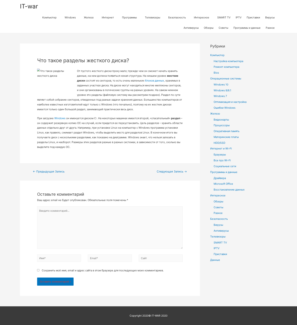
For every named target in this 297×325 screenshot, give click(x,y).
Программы (129, 17)
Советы (223, 27)
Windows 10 (221, 84)
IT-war (29, 6)
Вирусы (270, 17)
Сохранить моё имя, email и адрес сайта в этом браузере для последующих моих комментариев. (103, 270)
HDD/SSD (219, 142)
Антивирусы (191, 27)
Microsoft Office (223, 183)
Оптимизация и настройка (230, 102)
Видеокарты (221, 119)
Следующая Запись (172, 171)
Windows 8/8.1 (222, 90)
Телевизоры (152, 17)
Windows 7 (220, 96)
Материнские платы (226, 137)
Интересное (201, 17)
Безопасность (177, 17)
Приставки (253, 17)
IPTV (238, 17)
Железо (89, 17)
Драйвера (220, 178)
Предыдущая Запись (49, 171)
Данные (215, 260)
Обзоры (208, 27)
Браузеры (220, 154)
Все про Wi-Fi (222, 160)
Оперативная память (226, 131)
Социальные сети (225, 166)
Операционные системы (225, 78)
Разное (270, 27)
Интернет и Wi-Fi (221, 148)
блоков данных (154, 80)
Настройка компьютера (228, 61)
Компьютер (49, 17)
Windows (70, 17)
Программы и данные (247, 27)
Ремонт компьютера (226, 66)
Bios (216, 72)
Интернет (108, 17)
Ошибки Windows (224, 107)
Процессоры (222, 125)
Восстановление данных (229, 189)
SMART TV (223, 17)
